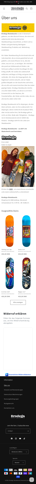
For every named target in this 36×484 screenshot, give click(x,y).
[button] (4, 8)
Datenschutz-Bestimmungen (13, 394)
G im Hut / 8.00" (6, 292)
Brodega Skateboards (14, 480)
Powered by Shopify (26, 480)
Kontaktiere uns (9, 408)
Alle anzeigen (18, 302)
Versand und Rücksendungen (13, 390)
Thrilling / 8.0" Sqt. (7, 249)
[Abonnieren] (28, 431)
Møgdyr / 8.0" (22, 292)
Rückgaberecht (9, 403)
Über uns (7, 385)
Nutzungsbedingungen (11, 399)
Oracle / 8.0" (21, 249)
